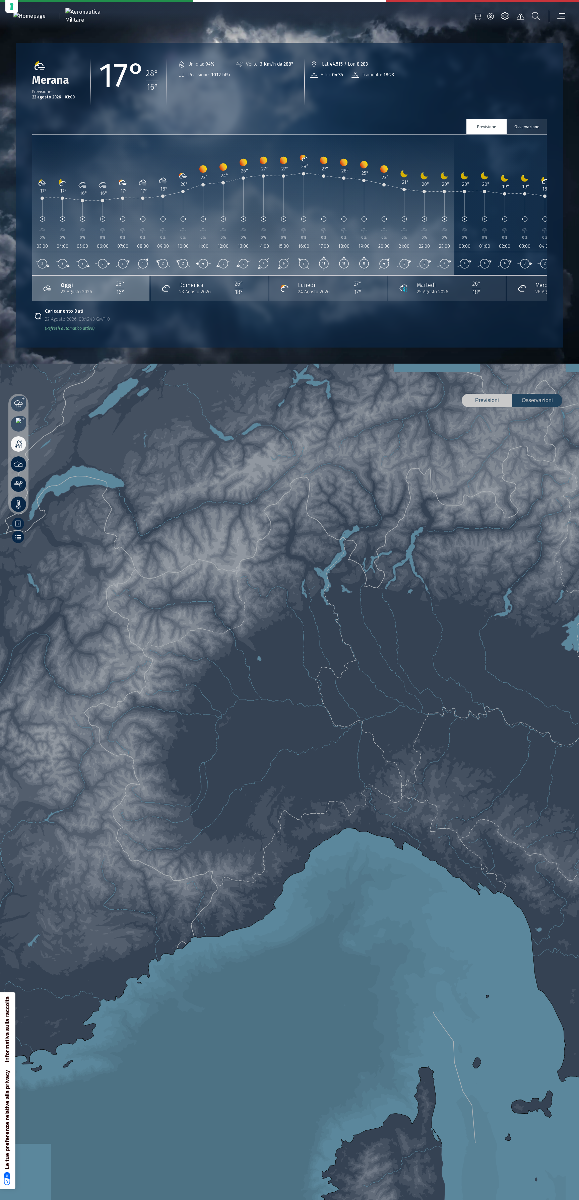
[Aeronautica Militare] (91, 16)
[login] (491, 16)
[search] (536, 16)
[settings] (505, 16)
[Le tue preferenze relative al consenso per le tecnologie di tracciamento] (11, 6)
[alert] (520, 16)
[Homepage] (29, 16)
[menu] (557, 16)
